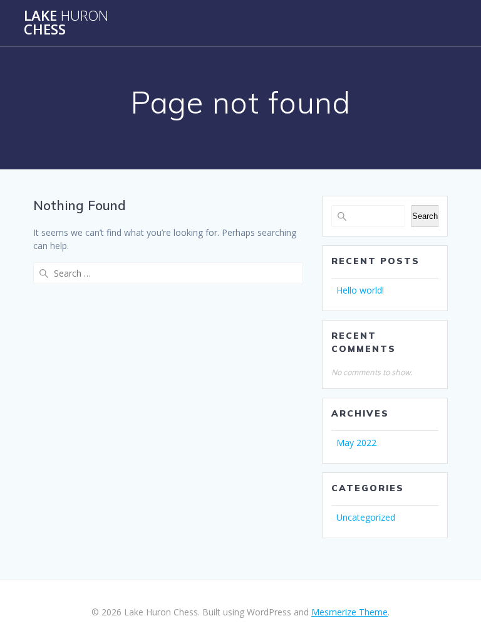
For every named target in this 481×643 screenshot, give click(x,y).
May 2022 (356, 443)
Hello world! (360, 290)
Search (425, 216)
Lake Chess (66, 23)
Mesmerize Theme (349, 612)
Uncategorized (365, 517)
